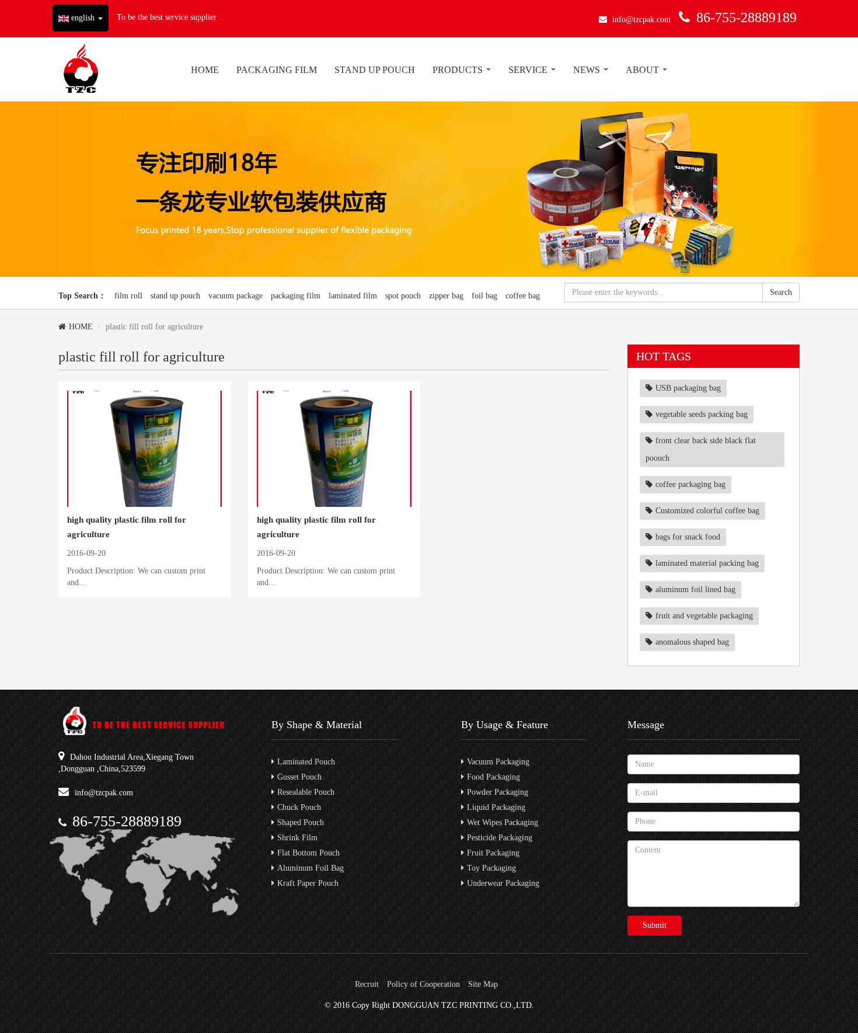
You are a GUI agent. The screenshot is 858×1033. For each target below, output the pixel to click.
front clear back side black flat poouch (701, 449)
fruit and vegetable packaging (704, 615)
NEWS (587, 70)
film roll (128, 295)
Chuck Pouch (299, 807)
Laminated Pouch (306, 761)
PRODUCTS (459, 70)
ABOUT (643, 70)
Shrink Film (297, 837)
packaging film (295, 295)
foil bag (484, 295)
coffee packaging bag (690, 484)
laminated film (353, 295)
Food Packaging (493, 777)
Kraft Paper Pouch (308, 883)
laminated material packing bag (707, 563)
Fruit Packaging (493, 852)
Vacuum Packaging (498, 761)
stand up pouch (175, 295)
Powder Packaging (497, 792)
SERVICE (529, 70)
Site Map (483, 984)
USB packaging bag (688, 388)
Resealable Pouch (305, 792)
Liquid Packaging (496, 807)
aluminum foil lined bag (695, 589)
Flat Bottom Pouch (308, 852)
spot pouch (403, 295)
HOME (205, 70)
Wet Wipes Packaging (502, 822)
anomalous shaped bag (692, 642)
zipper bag (446, 295)
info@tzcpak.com (641, 19)
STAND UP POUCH (374, 70)
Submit (655, 925)
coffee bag (522, 295)
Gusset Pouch (299, 777)
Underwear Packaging (503, 883)
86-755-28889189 (746, 17)
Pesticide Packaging (499, 837)
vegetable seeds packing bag (701, 414)
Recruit (367, 984)
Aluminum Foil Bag (310, 868)
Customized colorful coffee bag (707, 510)
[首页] (80, 69)
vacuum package (235, 295)
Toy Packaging (491, 868)
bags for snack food (687, 537)
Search (781, 292)
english (83, 17)
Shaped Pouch (300, 822)
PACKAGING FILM (276, 70)
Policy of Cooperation (423, 984)
